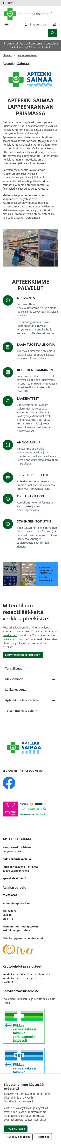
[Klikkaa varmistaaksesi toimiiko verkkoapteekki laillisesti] (30, 1065)
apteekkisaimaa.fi (14, 878)
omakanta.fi (10, 635)
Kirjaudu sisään (37, 24)
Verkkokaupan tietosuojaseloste (22, 978)
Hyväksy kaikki (16, 1129)
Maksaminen (14, 679)
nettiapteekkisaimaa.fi (35, 14)
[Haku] (52, 33)
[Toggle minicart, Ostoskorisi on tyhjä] (54, 24)
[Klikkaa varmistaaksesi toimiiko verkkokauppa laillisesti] (30, 1026)
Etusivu (7, 55)
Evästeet (8, 982)
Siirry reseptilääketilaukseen (22, 655)
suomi (10, 2)
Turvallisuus (13, 668)
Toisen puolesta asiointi (21, 711)
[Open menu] (6, 24)
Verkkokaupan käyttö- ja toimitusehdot (26, 974)
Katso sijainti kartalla (17, 859)
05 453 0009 (10, 895)
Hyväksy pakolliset (18, 1136)
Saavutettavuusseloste (21, 991)
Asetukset (43, 1136)
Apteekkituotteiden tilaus (23, 700)
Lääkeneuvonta (16, 689)
